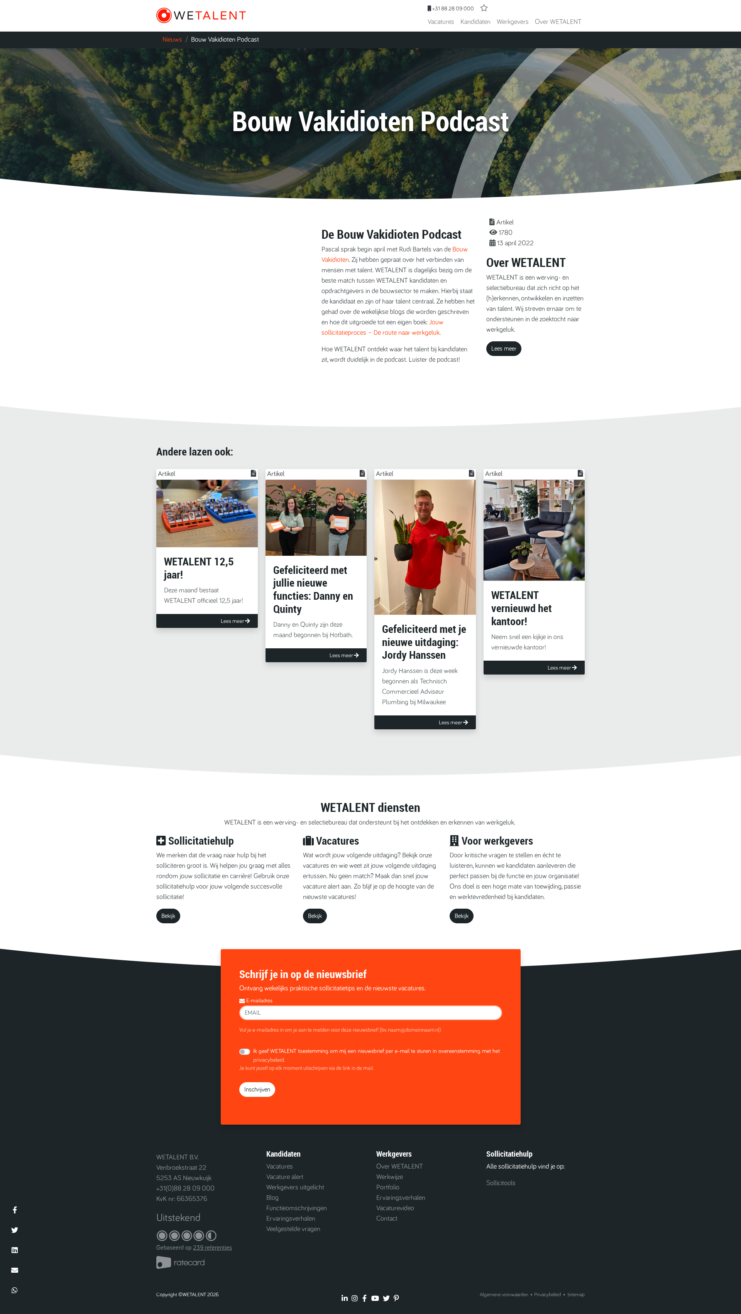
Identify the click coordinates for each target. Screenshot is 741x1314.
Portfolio (387, 1187)
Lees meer (503, 349)
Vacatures (441, 22)
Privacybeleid (547, 1294)
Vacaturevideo (395, 1208)
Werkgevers (513, 22)
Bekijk (168, 916)
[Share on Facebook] (14, 1209)
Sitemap (576, 1294)
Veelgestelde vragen (293, 1229)
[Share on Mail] (14, 1270)
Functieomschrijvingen (296, 1208)
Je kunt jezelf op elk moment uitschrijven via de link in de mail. (306, 1068)
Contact (387, 1218)
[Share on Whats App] (14, 1290)
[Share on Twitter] (14, 1229)
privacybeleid (268, 1060)
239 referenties (212, 1248)
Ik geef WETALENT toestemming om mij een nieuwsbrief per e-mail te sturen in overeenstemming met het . (376, 1055)
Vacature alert (284, 1177)
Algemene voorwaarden (504, 1294)
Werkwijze (389, 1177)
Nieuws (172, 39)
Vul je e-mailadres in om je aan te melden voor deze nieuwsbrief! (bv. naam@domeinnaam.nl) (340, 1030)
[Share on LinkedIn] (14, 1249)
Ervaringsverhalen (290, 1218)
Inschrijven (257, 1089)
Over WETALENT (558, 22)
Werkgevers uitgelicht (295, 1187)
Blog (272, 1197)
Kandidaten (475, 22)
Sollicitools (501, 1183)
